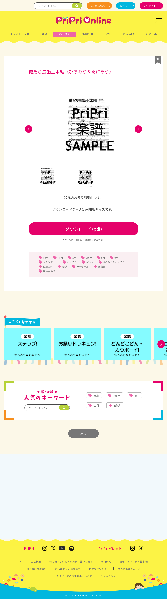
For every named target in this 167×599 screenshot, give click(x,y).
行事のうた (82, 266)
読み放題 (128, 34)
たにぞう (72, 262)
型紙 (44, 34)
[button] (29, 129)
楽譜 (64, 266)
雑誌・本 (151, 34)
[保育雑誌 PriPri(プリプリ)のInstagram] (44, 548)
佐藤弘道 (48, 266)
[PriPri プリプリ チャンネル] (62, 548)
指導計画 (87, 34)
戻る (83, 433)
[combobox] (83, 197)
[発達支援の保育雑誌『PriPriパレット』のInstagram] (132, 548)
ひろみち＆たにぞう (114, 262)
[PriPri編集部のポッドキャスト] (71, 548)
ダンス (89, 262)
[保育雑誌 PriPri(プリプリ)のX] (53, 548)
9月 (116, 257)
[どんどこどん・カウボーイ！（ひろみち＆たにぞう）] (127, 344)
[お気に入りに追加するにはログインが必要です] (158, 60)
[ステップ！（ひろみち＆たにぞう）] (27, 344)
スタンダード (50, 262)
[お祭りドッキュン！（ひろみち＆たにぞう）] (77, 344)
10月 (45, 257)
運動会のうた (50, 271)
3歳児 (117, 405)
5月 (74, 257)
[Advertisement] (83, 494)
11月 (60, 257)
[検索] (77, 5)
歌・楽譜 (64, 34)
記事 (108, 34)
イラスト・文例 (20, 34)
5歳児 (89, 257)
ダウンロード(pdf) (83, 228)
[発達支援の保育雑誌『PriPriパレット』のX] (141, 548)
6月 (103, 257)
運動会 (101, 266)
